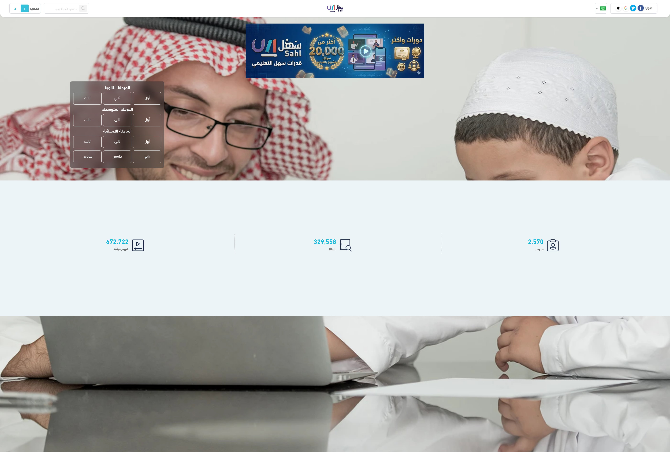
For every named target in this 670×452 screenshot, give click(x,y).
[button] (601, 8)
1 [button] (24, 8)
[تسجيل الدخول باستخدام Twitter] (633, 8)
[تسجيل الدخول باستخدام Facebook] (641, 8)
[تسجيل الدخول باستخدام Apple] (618, 8)
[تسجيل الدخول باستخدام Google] (626, 8)
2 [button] (15, 8)
